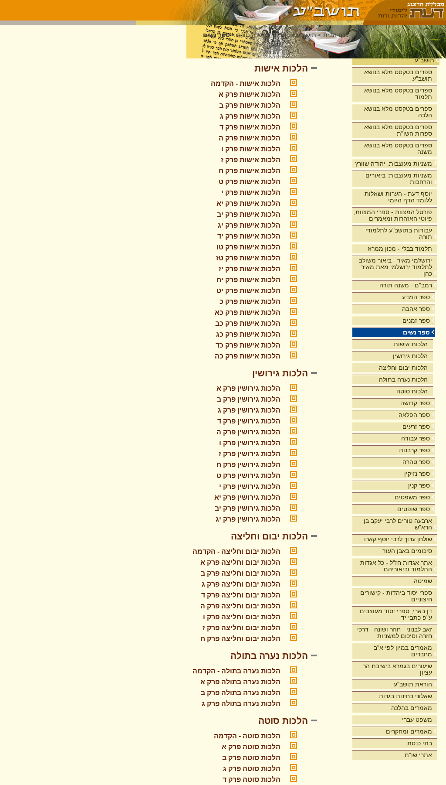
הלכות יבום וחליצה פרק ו (241, 617)
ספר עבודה (415, 438)
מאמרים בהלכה (411, 707)
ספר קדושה (415, 402)
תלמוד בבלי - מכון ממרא (400, 248)
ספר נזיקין (417, 473)
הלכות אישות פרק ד (250, 127)
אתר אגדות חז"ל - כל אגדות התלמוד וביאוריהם (396, 566)
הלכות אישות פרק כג (248, 334)
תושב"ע (424, 60)
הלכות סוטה (412, 391)
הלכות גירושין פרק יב (247, 508)
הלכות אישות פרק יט (248, 290)
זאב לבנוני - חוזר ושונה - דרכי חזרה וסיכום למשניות (394, 632)
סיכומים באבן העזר (407, 550)
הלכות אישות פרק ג (250, 116)
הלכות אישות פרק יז (249, 269)
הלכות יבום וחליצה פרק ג (241, 584)
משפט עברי (417, 719)
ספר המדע (416, 297)
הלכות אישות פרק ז (250, 160)
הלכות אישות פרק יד (248, 236)
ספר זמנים (416, 320)
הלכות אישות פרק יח (248, 279)
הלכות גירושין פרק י (249, 486)
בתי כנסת (419, 743)
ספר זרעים (416, 426)
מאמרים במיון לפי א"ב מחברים (403, 651)
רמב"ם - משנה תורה (405, 285)
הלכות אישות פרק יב (248, 214)
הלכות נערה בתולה (403, 379)
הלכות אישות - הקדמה (245, 83)
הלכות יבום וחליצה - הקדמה (236, 551)
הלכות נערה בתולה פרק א (240, 682)
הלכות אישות (411, 344)
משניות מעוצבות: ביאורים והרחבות (398, 178)
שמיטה (423, 580)
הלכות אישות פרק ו (250, 149)
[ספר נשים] (250, 10)
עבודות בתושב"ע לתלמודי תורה (398, 233)
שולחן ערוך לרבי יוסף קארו (398, 539)
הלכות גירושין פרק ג (249, 410)
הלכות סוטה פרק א (251, 747)
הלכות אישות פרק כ (250, 301)
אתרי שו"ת (418, 754)
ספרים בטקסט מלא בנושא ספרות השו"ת (398, 130)
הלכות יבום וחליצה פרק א (240, 562)
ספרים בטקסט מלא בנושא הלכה (398, 112)
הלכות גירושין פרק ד (248, 421)
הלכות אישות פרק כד (248, 345)
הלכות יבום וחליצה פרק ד (240, 595)
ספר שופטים (413, 508)
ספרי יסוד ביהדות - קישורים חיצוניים (396, 596)
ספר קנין (419, 485)
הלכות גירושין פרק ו (249, 443)
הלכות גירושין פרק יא (247, 497)
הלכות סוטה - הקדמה (247, 736)
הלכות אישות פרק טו (248, 247)
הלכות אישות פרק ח (249, 170)
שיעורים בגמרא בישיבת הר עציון (397, 669)
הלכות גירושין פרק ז (249, 453)
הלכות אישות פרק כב (247, 323)
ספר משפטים (412, 497)
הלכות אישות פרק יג (249, 225)
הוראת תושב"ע (413, 684)
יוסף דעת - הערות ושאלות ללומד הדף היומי (398, 197)
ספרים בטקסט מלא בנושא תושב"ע (398, 75)
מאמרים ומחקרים (409, 731)
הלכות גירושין (410, 355)
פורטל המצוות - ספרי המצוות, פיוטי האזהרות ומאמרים (393, 215)
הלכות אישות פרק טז (248, 258)
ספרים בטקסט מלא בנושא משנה (398, 148)
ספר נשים (416, 332)
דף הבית (334, 35)
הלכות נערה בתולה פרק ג (241, 703)
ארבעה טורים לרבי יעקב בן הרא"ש (398, 524)
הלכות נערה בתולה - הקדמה (236, 671)
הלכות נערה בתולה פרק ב (240, 692)
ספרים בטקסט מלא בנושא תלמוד (398, 93)
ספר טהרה (416, 461)
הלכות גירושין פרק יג (248, 519)
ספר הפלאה (414, 414)
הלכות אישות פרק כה (247, 356)
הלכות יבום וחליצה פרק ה (240, 606)
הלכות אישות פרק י (250, 192)
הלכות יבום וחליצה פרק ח (240, 638)
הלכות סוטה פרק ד (251, 779)
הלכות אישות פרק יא (248, 203)
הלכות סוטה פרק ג (251, 768)
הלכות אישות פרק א (249, 94)
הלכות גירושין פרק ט (248, 475)
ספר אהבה (416, 308)
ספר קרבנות (414, 450)
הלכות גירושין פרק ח (248, 464)
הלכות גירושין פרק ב (248, 399)
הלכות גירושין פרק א (248, 388)
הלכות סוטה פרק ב (251, 757)
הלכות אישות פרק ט (249, 181)
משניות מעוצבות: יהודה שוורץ (393, 163)
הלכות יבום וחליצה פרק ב (240, 573)
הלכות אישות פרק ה (249, 138)
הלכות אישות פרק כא (247, 312)
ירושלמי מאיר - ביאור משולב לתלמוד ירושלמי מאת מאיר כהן (395, 267)
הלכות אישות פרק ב (249, 105)
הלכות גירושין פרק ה (248, 432)
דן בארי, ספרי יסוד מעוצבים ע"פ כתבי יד (396, 614)
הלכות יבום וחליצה (403, 367)
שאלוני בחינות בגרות (405, 696)
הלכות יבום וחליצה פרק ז (241, 627)
